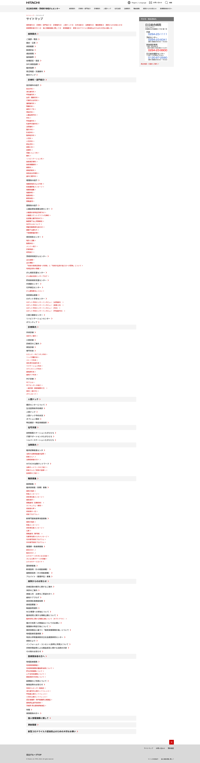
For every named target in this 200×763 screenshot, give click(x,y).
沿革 (28, 531)
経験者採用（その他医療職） (38, 573)
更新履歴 (66, 28)
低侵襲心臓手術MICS (34, 218)
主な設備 (29, 260)
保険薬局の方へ (32, 713)
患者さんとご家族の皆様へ (36, 470)
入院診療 (30, 340)
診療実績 (29, 249)
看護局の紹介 (31, 180)
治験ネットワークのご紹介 (36, 467)
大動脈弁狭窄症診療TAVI (35, 212)
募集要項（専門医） (33, 534)
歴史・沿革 (31, 43)
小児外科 (29, 141)
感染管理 (30, 53)
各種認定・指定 (32, 61)
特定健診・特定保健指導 (36, 422)
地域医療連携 (31, 662)
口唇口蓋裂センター (34, 315)
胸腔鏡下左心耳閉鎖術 (34, 221)
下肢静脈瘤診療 (32, 233)
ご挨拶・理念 (31, 39)
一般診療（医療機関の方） (36, 388)
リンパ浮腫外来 (32, 357)
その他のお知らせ (33, 651)
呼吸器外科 (30, 121)
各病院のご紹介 (32, 473)
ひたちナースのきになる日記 (36, 556)
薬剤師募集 (31, 566)
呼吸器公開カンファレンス (36, 694)
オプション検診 (32, 419)
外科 (28, 118)
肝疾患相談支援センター (36, 280)
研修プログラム (32, 514)
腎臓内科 (29, 106)
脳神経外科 (30, 135)
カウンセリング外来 (33, 369)
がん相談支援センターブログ (36, 276)
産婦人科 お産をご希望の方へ (39, 594)
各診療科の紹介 (32, 85)
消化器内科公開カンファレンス (37, 691)
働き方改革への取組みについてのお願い (43, 623)
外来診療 (30, 332)
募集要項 (29, 201)
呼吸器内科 (30, 95)
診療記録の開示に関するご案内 (39, 587)
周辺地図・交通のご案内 (149, 64)
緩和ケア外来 (31, 375)
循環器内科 (30, 103)
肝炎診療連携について (34, 671)
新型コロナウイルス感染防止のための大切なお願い (91, 28)
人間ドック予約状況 (34, 415)
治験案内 (127, 8)
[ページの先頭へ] (171, 742)
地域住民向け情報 (32, 269)
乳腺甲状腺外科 (32, 124)
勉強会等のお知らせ (34, 684)
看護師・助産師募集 (34, 546)
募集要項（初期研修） (34, 503)
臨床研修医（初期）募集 (36, 487)
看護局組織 (30, 190)
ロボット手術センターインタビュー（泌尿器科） (44, 302)
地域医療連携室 (32, 665)
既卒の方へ (30, 553)
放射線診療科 (31, 162)
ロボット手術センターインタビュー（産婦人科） (44, 305)
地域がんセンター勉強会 (35, 688)
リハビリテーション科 (34, 159)
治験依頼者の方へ (32, 460)
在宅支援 (118, 8)
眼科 (28, 156)
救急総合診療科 (32, 173)
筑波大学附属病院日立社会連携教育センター (44, 637)
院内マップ (31, 75)
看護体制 (29, 193)
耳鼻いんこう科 (32, 153)
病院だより (31, 641)
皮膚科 (28, 150)
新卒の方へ (30, 550)
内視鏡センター (32, 284)
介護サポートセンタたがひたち (39, 436)
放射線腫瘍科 (31, 165)
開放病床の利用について (35, 677)
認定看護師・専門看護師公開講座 (38, 700)
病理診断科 (30, 170)
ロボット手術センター (35, 299)
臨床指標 (30, 68)
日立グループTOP (33, 755)
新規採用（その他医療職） (37, 569)
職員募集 (137, 8)
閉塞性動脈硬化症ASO (34, 227)
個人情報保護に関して (51, 28)
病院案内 (72, 8)
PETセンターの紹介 (33, 385)
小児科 (28, 138)
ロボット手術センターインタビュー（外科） (42, 308)
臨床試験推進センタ (34, 450)
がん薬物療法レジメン (34, 291)
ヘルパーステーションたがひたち (40, 440)
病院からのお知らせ (150, 8)
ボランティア (31, 322)
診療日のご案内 (32, 343)
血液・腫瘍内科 (32, 97)
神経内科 (29, 112)
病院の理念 (30, 491)
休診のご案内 (31, 336)
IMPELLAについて (33, 224)
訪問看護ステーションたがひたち (40, 433)
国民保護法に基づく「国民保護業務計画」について (47, 630)
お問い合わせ (160, 748)
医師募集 (30, 484)
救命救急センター (33, 237)
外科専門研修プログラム (35, 542)
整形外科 (29, 130)
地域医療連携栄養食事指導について (39, 668)
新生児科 (29, 144)
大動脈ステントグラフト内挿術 (37, 215)
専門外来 (30, 351)
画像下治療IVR (31, 230)
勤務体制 (29, 195)
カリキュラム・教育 (33, 506)
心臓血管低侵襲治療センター (38, 209)
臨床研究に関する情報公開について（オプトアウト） (45, 619)
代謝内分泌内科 (32, 100)
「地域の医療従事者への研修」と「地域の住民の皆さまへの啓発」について (53, 266)
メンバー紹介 (31, 246)
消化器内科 (30, 92)
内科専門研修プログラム (35, 539)
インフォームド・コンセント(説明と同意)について (47, 644)
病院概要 (30, 46)
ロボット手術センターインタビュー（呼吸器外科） (45, 311)
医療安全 (30, 50)
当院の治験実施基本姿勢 (35, 454)
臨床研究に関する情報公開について (41, 615)
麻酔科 (28, 167)
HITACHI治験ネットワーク (37, 464)
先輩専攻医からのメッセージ (36, 537)
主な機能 (29, 263)
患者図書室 (31, 604)
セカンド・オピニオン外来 (36, 354)
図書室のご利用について (36, 681)
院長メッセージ (32, 494)
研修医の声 (30, 509)
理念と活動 (30, 241)
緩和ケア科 (30, 109)
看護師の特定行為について (37, 626)
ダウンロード (31, 394)
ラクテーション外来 (33, 366)
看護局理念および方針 (34, 184)
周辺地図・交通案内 (34, 71)
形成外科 (29, 132)
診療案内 (97, 8)
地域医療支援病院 (33, 633)
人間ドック (107, 8)
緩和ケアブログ (32, 597)
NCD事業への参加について (37, 612)
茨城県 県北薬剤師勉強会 (35, 706)
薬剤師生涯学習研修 (33, 703)
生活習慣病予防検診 (34, 408)
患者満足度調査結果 (34, 601)
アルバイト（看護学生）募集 (38, 576)
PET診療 (30, 379)
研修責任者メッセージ (34, 497)
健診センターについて (35, 405)
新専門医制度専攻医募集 (36, 518)
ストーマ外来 (31, 360)
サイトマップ (148, 748)
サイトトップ (30, 15)
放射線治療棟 (31, 295)
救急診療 (30, 347)
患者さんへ (30, 457)
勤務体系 (29, 243)
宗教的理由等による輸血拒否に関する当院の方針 (46, 648)
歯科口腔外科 (31, 176)
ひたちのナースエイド (34, 562)
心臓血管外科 (31, 115)
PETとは (29, 382)
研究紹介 (29, 252)
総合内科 (29, 89)
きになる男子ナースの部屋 (36, 559)
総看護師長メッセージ (34, 187)
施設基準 (30, 57)
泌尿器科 (29, 127)
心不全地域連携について (35, 674)
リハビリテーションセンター (38, 318)
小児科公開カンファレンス (36, 697)
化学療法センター (33, 287)
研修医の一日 (31, 511)
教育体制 (29, 198)
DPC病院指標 (32, 64)
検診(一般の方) (31, 391)
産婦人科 (29, 147)
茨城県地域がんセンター (36, 256)
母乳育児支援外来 (32, 363)
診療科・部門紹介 (85, 8)
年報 (28, 710)
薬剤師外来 (30, 372)
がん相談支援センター (35, 272)
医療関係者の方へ (166, 8)
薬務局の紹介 (31, 205)
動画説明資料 (31, 608)
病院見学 (29, 500)
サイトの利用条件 (153, 759)
